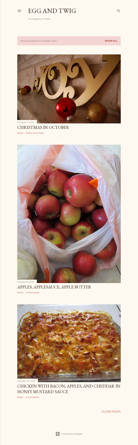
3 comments (32, 292)
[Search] (118, 10)
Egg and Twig (52, 10)
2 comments (32, 397)
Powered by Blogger (71, 433)
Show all (111, 40)
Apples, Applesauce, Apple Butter (54, 287)
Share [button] (20, 133)
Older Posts (111, 411)
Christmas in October (43, 127)
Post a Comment (35, 133)
